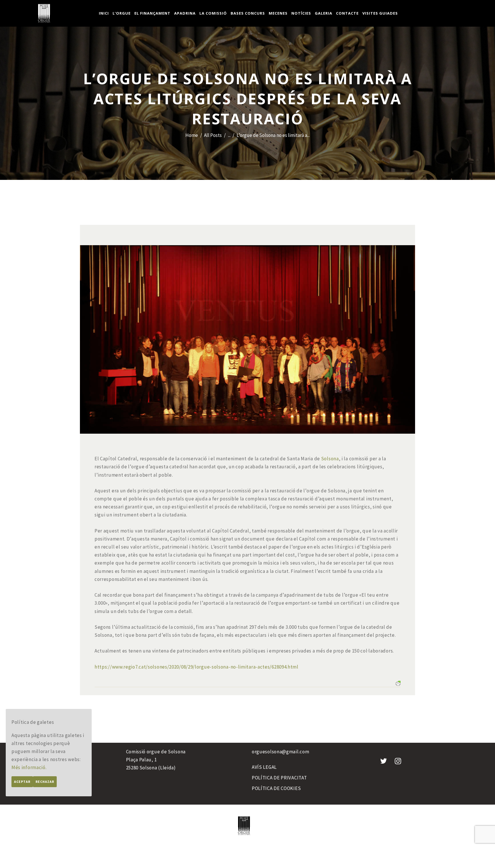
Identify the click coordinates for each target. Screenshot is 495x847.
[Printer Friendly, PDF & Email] (398, 682)
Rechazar (45, 781)
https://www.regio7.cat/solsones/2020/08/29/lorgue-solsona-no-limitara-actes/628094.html (196, 667)
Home (191, 135)
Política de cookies (276, 788)
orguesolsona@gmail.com (280, 751)
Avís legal (264, 767)
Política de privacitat (279, 778)
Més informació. (29, 767)
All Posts (213, 135)
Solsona (330, 458)
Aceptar (22, 781)
